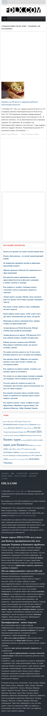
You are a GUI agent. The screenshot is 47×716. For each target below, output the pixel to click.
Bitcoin (5, 421)
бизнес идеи (12, 439)
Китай (37, 427)
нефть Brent (12, 449)
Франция (29, 435)
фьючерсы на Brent (15, 455)
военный (23, 440)
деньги (29, 440)
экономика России (14, 459)
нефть (5, 449)
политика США (23, 452)
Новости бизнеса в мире (30, 134)
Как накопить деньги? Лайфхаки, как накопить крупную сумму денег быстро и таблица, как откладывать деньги (20, 362)
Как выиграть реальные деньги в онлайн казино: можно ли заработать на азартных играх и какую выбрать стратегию (21, 396)
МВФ (25, 432)
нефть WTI (20, 449)
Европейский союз (29, 428)
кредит (30, 445)
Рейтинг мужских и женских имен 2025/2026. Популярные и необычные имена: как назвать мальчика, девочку (20, 345)
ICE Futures (18, 421)
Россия (31, 431)
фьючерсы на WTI (28, 455)
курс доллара (37, 445)
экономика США (23, 459)
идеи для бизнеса (15, 444)
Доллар (5, 428)
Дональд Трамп (14, 427)
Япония (35, 435)
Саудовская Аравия (8, 435)
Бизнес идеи (6, 476)
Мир (12, 473)
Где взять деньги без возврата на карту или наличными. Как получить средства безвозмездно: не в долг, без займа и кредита (23, 386)
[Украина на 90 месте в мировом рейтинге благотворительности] (12, 90)
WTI (29, 421)
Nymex (25, 421)
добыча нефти (37, 440)
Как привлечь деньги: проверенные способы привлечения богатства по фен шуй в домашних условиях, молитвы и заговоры (21, 280)
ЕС (22, 428)
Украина (22, 435)
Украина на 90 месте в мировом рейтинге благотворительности (19, 103)
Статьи (4, 478)
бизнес (40, 435)
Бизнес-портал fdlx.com (9, 134)
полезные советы (11, 452)
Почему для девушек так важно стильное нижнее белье (23, 251)
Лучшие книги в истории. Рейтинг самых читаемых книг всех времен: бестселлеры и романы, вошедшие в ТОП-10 (23, 299)
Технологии (22, 473)
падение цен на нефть (30, 449)
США (38, 431)
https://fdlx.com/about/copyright (25, 515)
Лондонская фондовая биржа (13, 432)
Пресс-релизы (20, 476)
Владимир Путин (22, 424)
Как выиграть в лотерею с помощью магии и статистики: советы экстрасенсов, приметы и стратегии (20, 290)
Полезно (32, 476)
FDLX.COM (9, 483)
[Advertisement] (23, 57)
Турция (16, 435)
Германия (32, 424)
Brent (9, 421)
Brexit (12, 421)
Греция (38, 424)
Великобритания (10, 424)
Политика (34, 473)
